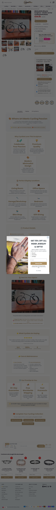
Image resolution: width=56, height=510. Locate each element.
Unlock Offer (38, 263)
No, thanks (38, 270)
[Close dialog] (48, 237)
